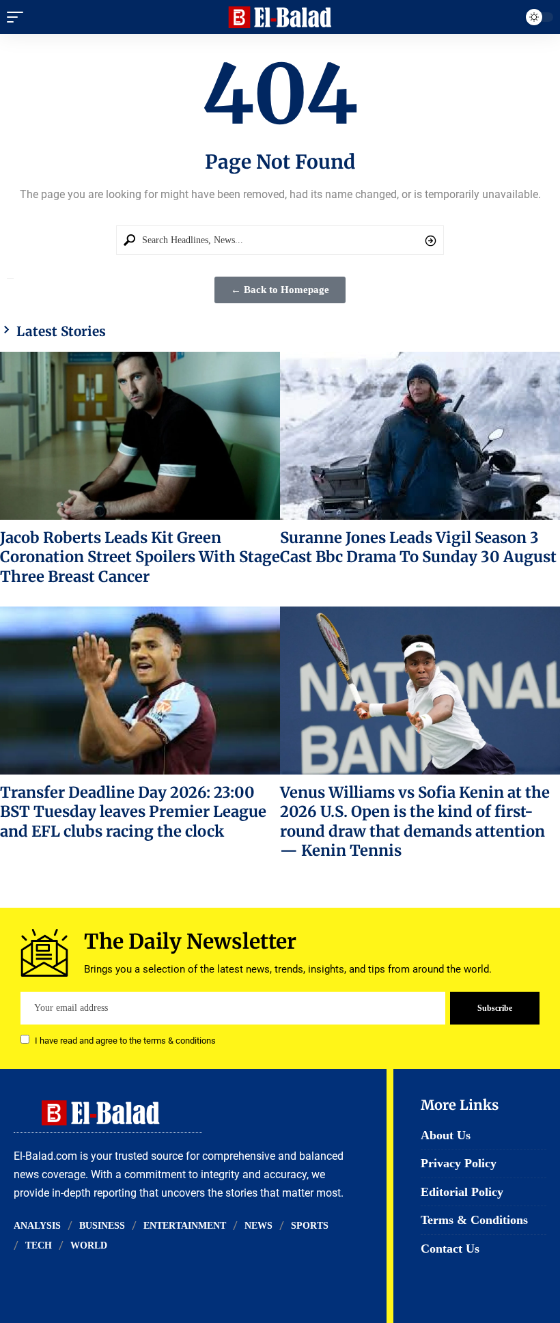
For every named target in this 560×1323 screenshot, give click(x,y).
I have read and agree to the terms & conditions (125, 1040)
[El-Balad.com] (280, 17)
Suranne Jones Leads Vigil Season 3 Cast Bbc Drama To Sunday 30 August (418, 547)
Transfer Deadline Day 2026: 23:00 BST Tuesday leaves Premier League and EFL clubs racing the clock (133, 812)
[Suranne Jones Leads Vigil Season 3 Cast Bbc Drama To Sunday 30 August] (420, 436)
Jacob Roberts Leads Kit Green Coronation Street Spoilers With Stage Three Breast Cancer (140, 557)
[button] (18, 17)
